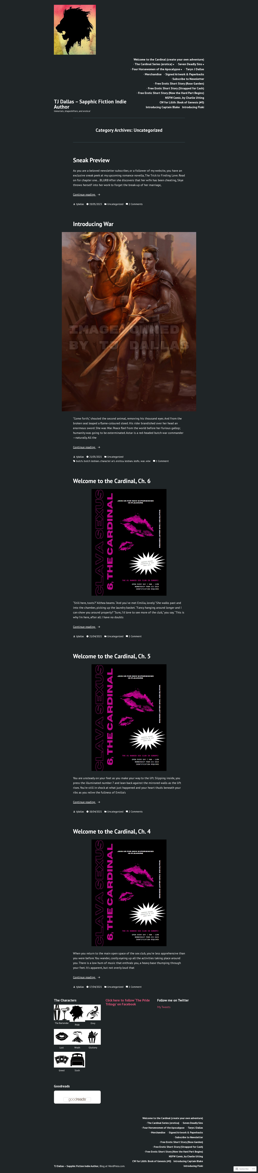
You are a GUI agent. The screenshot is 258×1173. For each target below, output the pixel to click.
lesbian (129, 461)
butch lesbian (91, 461)
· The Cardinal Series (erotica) (152, 64)
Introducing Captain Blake (163, 107)
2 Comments (136, 204)
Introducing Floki (193, 107)
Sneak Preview (91, 160)
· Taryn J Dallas (194, 69)
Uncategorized (115, 204)
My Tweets (164, 1007)
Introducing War (93, 224)
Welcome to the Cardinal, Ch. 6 (112, 481)
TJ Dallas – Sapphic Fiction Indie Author (90, 104)
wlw (148, 461)
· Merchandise (152, 74)
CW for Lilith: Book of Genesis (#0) (182, 102)
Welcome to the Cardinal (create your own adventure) (169, 59)
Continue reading (84, 194)
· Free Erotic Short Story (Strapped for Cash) (175, 88)
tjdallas (80, 204)
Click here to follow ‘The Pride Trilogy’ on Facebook (128, 1002)
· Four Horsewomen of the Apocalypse (155, 69)
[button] (62, 1016)
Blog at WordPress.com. (112, 1166)
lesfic (136, 461)
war (143, 461)
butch (79, 461)
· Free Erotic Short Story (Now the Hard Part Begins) (170, 93)
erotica (119, 461)
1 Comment (162, 461)
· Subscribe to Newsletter (187, 79)
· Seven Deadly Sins (189, 64)
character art (107, 461)
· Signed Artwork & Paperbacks (184, 74)
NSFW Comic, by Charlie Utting (184, 98)
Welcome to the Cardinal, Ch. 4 (112, 831)
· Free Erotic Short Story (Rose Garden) (179, 83)
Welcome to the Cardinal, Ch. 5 (112, 656)
